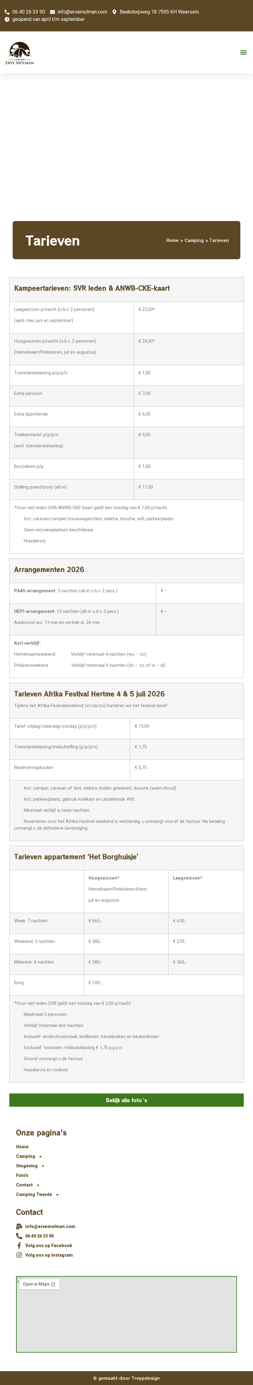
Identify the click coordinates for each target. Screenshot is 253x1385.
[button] (243, 52)
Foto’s (22, 1175)
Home (172, 240)
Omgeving (27, 1165)
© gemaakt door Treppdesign (126, 1378)
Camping (194, 240)
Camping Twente (34, 1194)
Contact (24, 1184)
